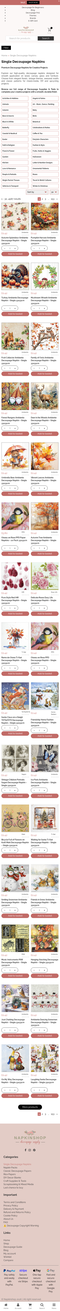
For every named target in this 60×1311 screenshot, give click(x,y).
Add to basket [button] (15, 254)
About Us (8, 1219)
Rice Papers (9, 1174)
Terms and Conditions (14, 1202)
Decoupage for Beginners (33, 7)
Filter (6, 47)
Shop (6, 1243)
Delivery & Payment (13, 1209)
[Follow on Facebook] (25, 1150)
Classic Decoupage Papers (17, 1171)
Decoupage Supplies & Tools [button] (41, 89)
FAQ (5, 1222)
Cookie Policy (10, 1215)
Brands (33, 18)
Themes (32, 15)
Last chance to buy (13, 1187)
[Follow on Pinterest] (34, 1150)
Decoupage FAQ (33, 13)
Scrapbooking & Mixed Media (18, 1184)
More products (30, 1107)
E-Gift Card (32, 21)
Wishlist (7, 1257)
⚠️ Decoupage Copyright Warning (21, 1225)
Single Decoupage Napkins (17, 1164)
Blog (33, 10)
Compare (8, 1260)
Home (4, 55)
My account (9, 1253)
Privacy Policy (10, 1205)
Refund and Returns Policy (17, 1212)
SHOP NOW (33, 2)
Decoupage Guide (12, 1247)
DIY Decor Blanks (12, 1177)
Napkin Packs (10, 1167)
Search (45, 38)
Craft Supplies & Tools (14, 1181)
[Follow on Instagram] (29, 1150)
